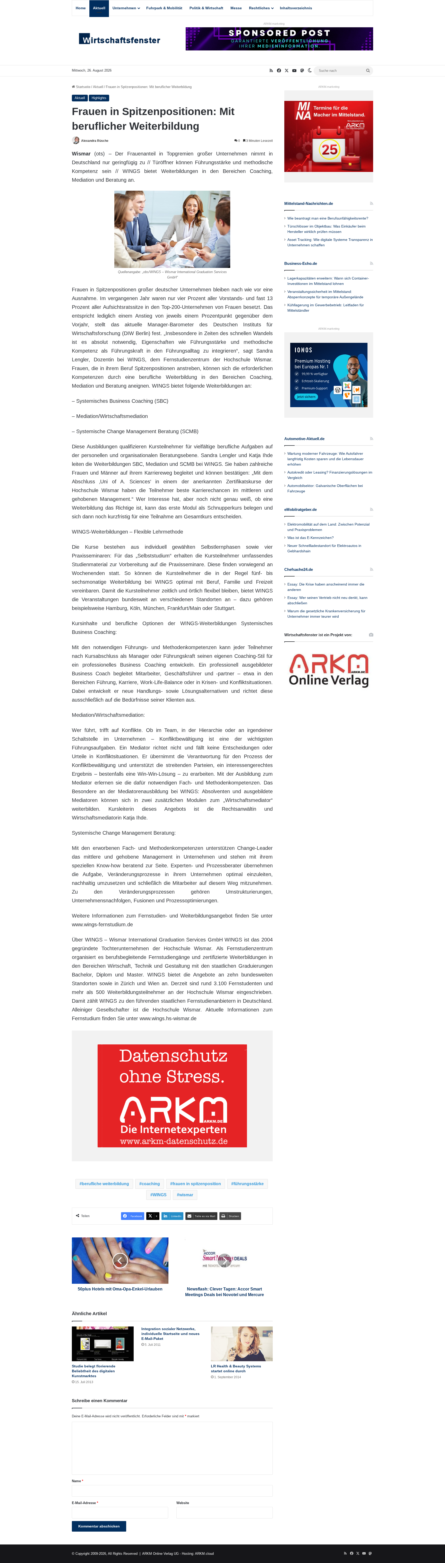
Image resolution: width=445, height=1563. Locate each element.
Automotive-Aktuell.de (304, 438)
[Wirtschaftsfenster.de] (119, 40)
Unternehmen (124, 8)
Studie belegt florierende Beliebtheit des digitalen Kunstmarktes (93, 1371)
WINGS (160, 1195)
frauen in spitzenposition (197, 1184)
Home (81, 8)
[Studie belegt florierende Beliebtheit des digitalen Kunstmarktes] (103, 1343)
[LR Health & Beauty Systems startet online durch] (242, 1343)
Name (77, 1481)
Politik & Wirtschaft (206, 8)
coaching (151, 1184)
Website (182, 1503)
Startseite (82, 87)
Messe (236, 8)
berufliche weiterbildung (105, 1184)
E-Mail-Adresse (85, 1503)
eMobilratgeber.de (300, 509)
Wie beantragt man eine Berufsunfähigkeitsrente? (327, 218)
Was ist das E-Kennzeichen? (310, 538)
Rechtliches (259, 8)
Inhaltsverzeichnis (296, 8)
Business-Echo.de (300, 263)
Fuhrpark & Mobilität (164, 8)
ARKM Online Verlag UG (160, 1554)
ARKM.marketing (274, 23)
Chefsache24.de (298, 569)
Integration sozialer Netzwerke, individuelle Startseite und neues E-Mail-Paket (170, 1334)
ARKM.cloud (204, 1554)
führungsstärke (249, 1184)
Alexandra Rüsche (94, 141)
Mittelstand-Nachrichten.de (308, 203)
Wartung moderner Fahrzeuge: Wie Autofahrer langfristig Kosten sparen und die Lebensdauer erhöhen (325, 459)
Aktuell (99, 8)
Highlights (99, 98)
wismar (186, 1195)
